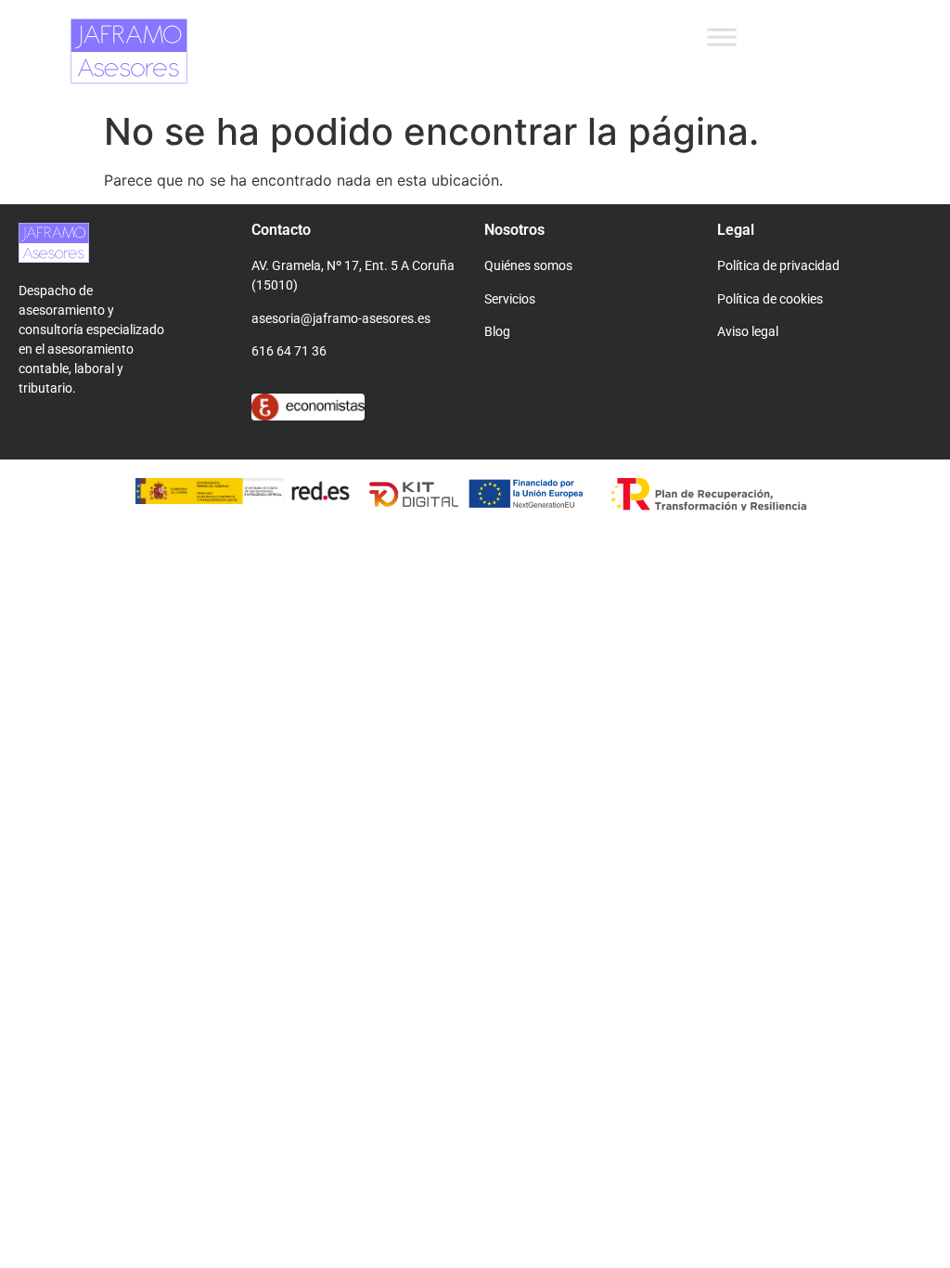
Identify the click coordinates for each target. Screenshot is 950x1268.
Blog (497, 331)
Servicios (509, 298)
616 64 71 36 (289, 350)
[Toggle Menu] (722, 36)
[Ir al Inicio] (126, 242)
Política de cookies (770, 298)
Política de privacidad (778, 265)
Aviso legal (747, 331)
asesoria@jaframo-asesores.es (340, 318)
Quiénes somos (528, 265)
